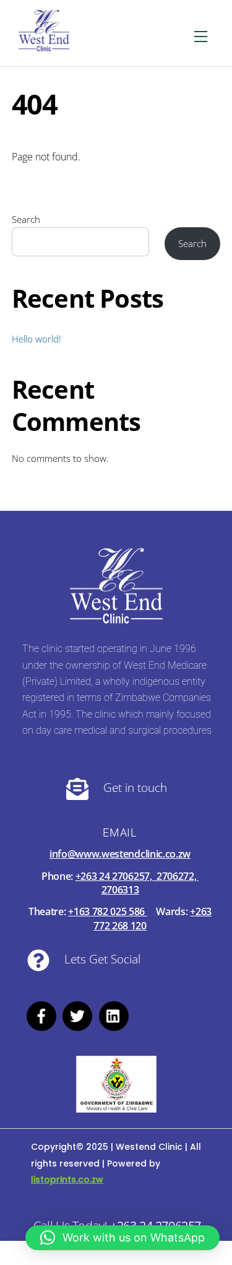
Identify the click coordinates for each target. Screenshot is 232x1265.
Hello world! (36, 339)
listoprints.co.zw (67, 1179)
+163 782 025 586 (107, 911)
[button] (122, 1237)
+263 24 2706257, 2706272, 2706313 (137, 883)
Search (26, 219)
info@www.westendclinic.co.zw (120, 854)
